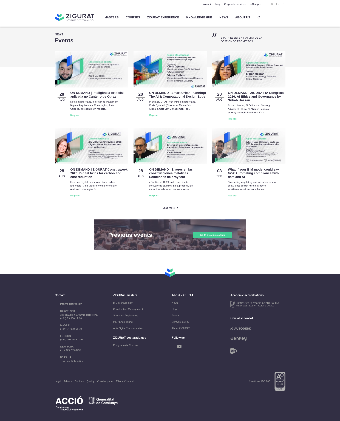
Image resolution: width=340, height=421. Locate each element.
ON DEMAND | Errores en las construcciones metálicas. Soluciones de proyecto (171, 173)
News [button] (223, 17)
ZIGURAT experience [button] (163, 17)
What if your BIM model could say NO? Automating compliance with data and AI (253, 173)
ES (271, 4)
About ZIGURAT (181, 328)
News (175, 302)
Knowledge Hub (199, 17)
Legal (58, 381)
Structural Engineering (125, 315)
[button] (259, 17)
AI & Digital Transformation (128, 328)
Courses (133, 17)
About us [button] (242, 17)
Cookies (79, 381)
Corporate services (234, 4)
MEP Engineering (123, 321)
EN (277, 4)
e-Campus (255, 4)
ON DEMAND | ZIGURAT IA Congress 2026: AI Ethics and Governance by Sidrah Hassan (256, 96)
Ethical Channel (125, 381)
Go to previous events (212, 234)
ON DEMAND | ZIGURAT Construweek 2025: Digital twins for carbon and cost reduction (99, 173)
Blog (217, 4)
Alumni (207, 4)
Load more (169, 207)
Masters (111, 17)
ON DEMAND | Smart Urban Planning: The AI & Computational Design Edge (177, 94)
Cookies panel (105, 381)
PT (284, 4)
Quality (90, 381)
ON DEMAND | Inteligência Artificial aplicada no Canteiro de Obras (97, 94)
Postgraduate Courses (125, 345)
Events (175, 315)
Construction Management (128, 309)
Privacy (68, 381)
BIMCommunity (180, 321)
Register (75, 115)
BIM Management (123, 302)
